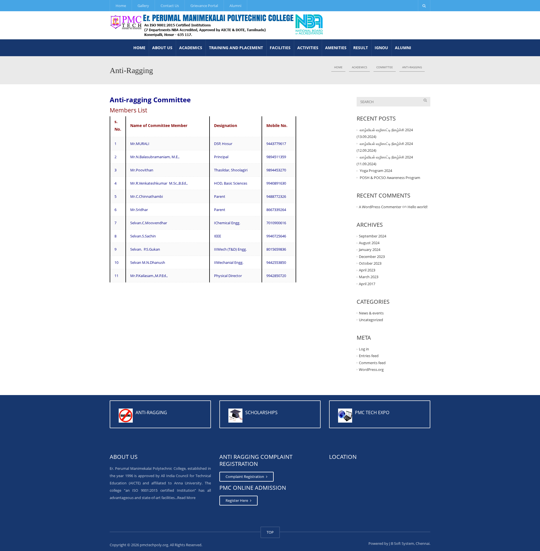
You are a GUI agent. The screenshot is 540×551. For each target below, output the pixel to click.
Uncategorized (371, 319)
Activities (307, 47)
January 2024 (369, 249)
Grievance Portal (204, 5)
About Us (162, 47)
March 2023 (368, 276)
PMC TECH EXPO (372, 412)
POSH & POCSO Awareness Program (390, 177)
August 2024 (369, 242)
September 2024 (372, 236)
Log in (364, 349)
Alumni (235, 5)
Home (121, 5)
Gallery (143, 5)
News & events (371, 313)
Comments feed (372, 362)
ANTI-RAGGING (151, 412)
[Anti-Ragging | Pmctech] (217, 25)
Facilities (280, 47)
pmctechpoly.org (154, 544)
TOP (270, 532)
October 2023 (370, 263)
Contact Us (170, 5)
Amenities (335, 47)
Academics (190, 47)
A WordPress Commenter (380, 206)
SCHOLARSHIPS (261, 412)
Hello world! (418, 206)
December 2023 (372, 256)
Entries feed (369, 355)
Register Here (237, 500)
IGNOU (381, 47)
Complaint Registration (245, 476)
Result (360, 47)
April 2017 (367, 283)
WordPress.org (371, 369)
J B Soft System (401, 543)
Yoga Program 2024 (376, 170)
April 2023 (367, 270)
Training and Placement (236, 47)
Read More (186, 497)
